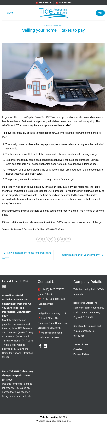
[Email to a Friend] (56, 239)
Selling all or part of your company (81, 254)
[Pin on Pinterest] (62, 239)
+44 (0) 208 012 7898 (53, 298)
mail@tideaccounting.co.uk (52, 313)
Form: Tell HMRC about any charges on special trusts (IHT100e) (17, 375)
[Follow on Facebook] (40, 346)
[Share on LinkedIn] (68, 239)
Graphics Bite (63, 421)
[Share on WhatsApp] (39, 239)
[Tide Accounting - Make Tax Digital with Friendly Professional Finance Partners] (53, 12)
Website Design (44, 421)
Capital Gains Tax (53, 26)
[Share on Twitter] (50, 239)
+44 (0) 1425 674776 (52, 289)
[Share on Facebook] (45, 239)
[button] (7, 13)
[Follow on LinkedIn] (45, 346)
